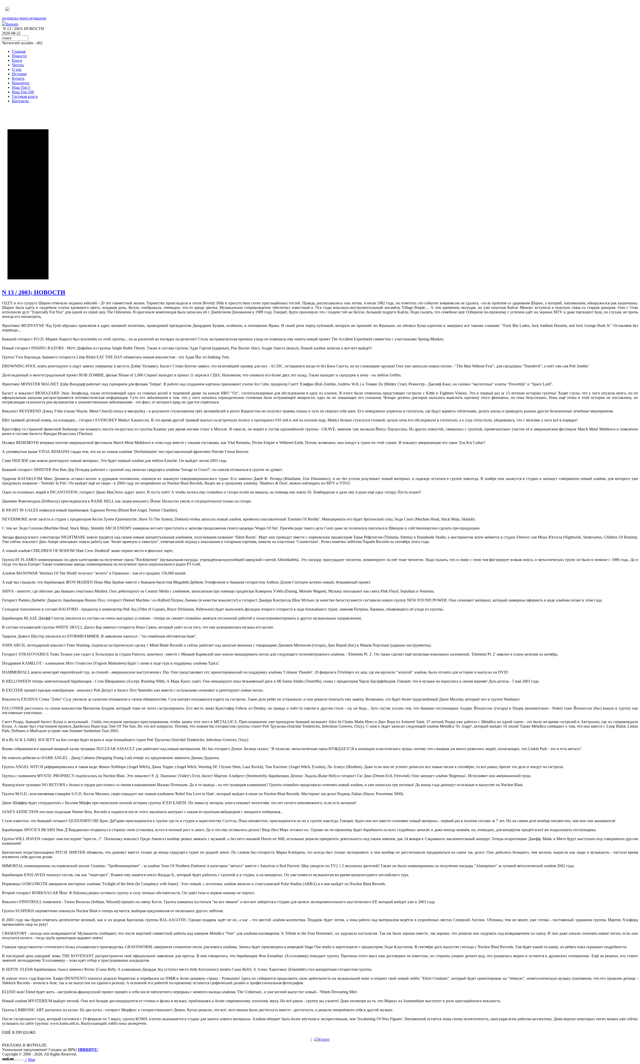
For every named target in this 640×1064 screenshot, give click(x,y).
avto (3, 21)
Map (31, 1059)
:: (26, 1059)
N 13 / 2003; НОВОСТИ (33, 292)
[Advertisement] (28, 204)
